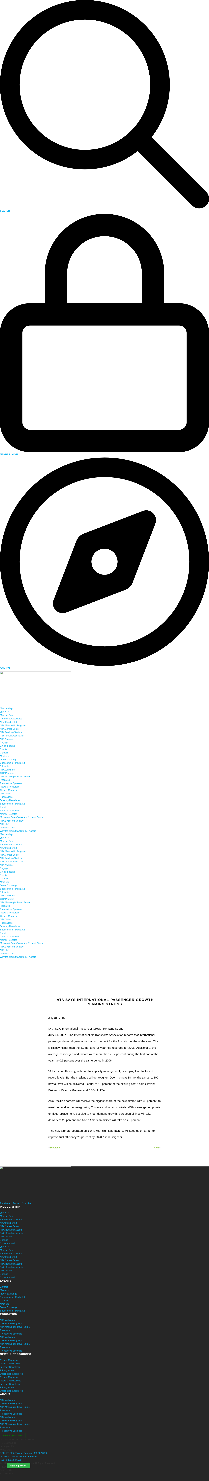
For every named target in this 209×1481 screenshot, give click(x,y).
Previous (55, 1147)
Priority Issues (7, 1370)
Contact (4, 752)
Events (3, 749)
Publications (6, 797)
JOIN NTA (5, 668)
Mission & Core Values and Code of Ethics (21, 817)
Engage (4, 742)
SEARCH (5, 211)
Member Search (8, 715)
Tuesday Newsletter (10, 800)
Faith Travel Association (12, 735)
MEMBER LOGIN (9, 454)
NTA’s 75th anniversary (11, 821)
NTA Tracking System (11, 732)
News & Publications (10, 1363)
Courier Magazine (9, 790)
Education (5, 766)
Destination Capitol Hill (11, 1374)
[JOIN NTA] (104, 665)
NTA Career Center (9, 729)
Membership (6, 708)
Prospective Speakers (11, 783)
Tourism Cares (7, 827)
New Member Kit (8, 722)
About (3, 807)
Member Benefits (8, 814)
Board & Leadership (10, 810)
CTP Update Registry (11, 1323)
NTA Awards (6, 739)
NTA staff (4, 824)
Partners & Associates (11, 718)
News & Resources (9, 787)
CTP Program (7, 773)
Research (5, 780)
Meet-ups (4, 756)
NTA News (5, 793)
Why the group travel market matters (18, 831)
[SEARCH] (104, 207)
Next (156, 1147)
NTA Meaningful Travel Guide (15, 776)
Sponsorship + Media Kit (12, 763)
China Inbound (7, 746)
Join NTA (4, 712)
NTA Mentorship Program (12, 725)
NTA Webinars (7, 770)
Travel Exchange (8, 759)
